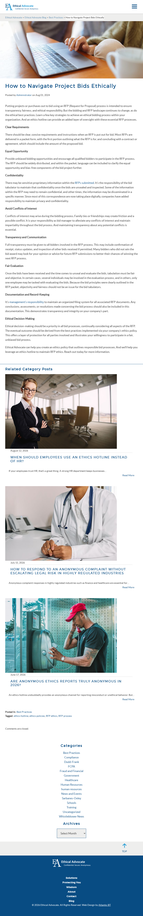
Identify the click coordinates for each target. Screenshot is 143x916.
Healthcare (71, 780)
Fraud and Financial (71, 771)
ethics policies (37, 716)
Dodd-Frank (71, 761)
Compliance (71, 757)
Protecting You (71, 882)
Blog (71, 901)
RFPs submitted (84, 182)
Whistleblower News (71, 816)
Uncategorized (71, 811)
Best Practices (24, 712)
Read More (128, 475)
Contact (71, 896)
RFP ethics (51, 716)
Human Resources (71, 784)
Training (71, 807)
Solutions (71, 878)
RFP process (65, 716)
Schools (71, 802)
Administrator (24, 95)
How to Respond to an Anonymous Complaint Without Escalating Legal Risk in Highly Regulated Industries (68, 571)
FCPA (71, 766)
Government (71, 775)
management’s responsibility (26, 302)
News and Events (71, 793)
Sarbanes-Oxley (71, 798)
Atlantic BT (105, 905)
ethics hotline (21, 716)
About (72, 891)
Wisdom (71, 887)
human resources (71, 789)
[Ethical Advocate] (71, 862)
